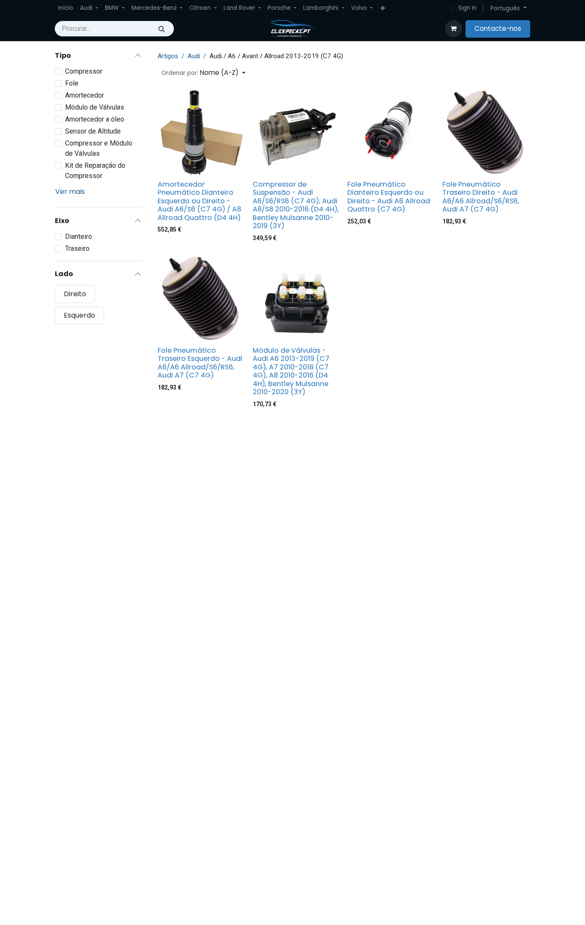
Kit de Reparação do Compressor (95, 170)
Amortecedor (84, 95)
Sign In (467, 8)
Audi (194, 56)
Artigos (168, 56)
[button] (203, 73)
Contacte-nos (498, 28)
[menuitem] (66, 8)
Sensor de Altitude (93, 131)
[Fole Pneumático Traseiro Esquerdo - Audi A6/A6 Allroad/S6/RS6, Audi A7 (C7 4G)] (202, 299)
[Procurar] (161, 28)
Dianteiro (78, 236)
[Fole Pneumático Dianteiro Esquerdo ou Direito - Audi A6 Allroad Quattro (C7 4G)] (391, 133)
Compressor (83, 71)
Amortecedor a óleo (94, 119)
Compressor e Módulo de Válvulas (98, 148)
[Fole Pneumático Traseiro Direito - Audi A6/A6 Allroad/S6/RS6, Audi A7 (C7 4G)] (486, 133)
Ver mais (70, 191)
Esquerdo (79, 315)
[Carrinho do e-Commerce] (453, 28)
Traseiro (77, 248)
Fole (71, 83)
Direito (75, 293)
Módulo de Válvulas (94, 107)
